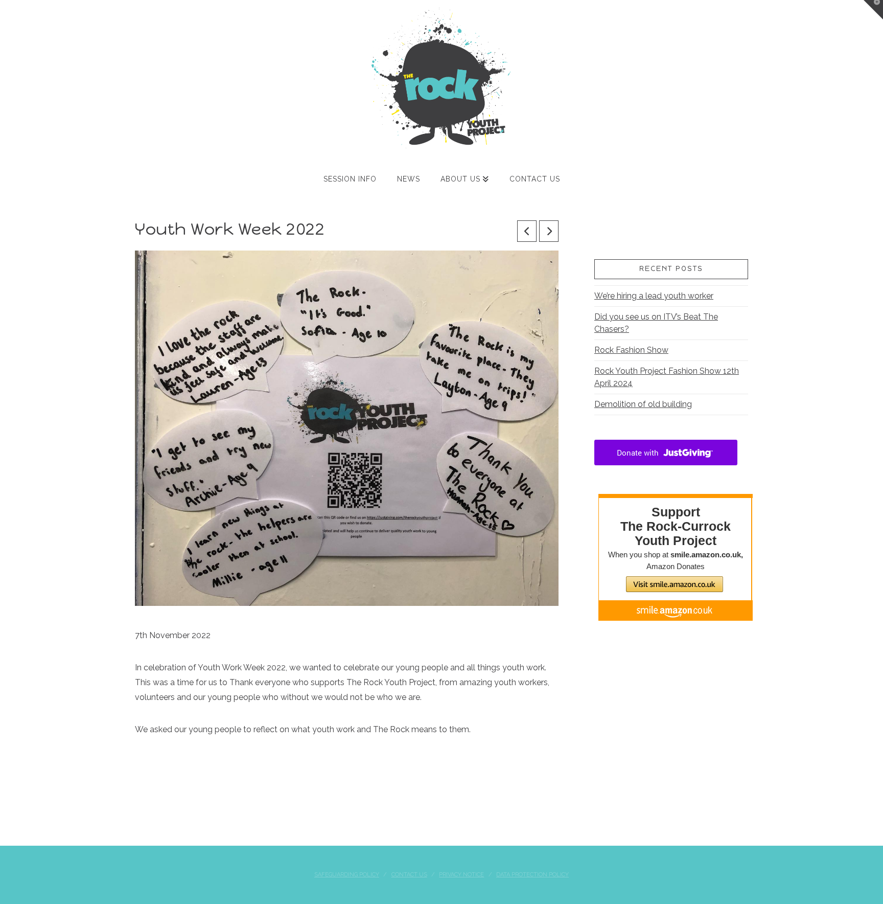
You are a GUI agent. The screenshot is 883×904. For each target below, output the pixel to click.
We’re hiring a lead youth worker (653, 296)
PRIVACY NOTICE (461, 874)
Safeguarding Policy (346, 874)
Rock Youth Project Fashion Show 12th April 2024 (666, 377)
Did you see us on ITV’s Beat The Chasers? (656, 323)
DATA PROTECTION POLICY (532, 874)
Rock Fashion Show (631, 350)
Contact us (409, 874)
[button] (873, 9)
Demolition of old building (643, 404)
